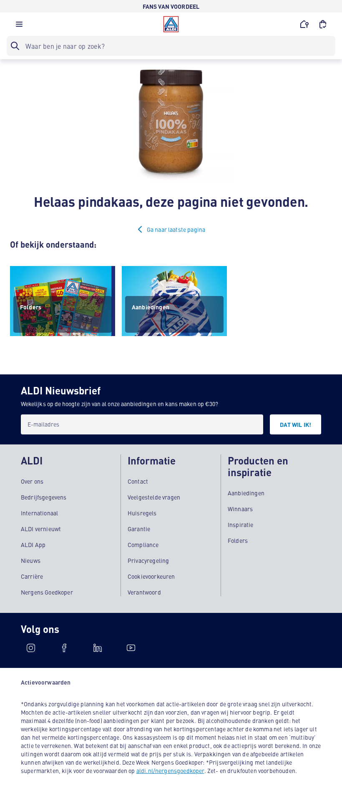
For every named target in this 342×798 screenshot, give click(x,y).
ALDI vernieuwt (41, 528)
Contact (138, 481)
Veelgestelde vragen (154, 497)
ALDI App (33, 544)
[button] (19, 26)
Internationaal (39, 513)
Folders (238, 540)
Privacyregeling (148, 560)
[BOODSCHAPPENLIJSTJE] (323, 24)
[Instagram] (31, 648)
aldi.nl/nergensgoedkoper (170, 770)
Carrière (32, 576)
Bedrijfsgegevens (44, 497)
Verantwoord (144, 592)
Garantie (139, 528)
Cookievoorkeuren (151, 576)
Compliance (143, 544)
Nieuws (30, 560)
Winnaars (240, 508)
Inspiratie (241, 524)
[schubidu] (64, 648)
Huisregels (142, 513)
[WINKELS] (304, 24)
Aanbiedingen (246, 493)
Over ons (32, 481)
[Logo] (171, 24)
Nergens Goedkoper (47, 592)
